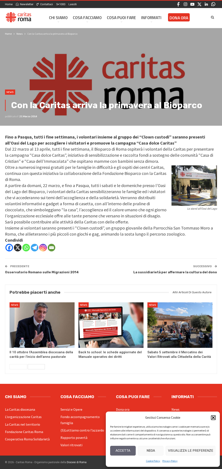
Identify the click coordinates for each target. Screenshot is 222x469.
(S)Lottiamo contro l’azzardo (82, 430)
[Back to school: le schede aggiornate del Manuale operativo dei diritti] (111, 325)
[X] (17, 247)
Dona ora (179, 18)
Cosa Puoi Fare (121, 17)
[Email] (51, 247)
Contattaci (46, 4)
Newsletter (26, 4)
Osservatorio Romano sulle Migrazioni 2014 (42, 272)
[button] (213, 417)
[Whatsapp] (26, 247)
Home (9, 4)
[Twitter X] (199, 4)
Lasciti (73, 4)
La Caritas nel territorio (22, 424)
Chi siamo (58, 17)
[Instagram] (185, 4)
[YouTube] (192, 4)
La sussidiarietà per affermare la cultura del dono (175, 272)
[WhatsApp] (213, 4)
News (10, 92)
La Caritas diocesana (20, 409)
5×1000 (60, 4)
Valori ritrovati (71, 445)
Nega (151, 451)
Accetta (123, 451)
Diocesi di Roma (77, 462)
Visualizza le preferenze (190, 451)
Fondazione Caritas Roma (24, 432)
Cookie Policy (153, 460)
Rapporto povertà (73, 437)
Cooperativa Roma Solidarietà (27, 439)
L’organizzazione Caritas (23, 417)
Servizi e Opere (71, 409)
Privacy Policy (170, 460)
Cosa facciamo (87, 17)
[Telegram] (34, 247)
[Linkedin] (206, 4)
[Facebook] (178, 4)
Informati (151, 17)
